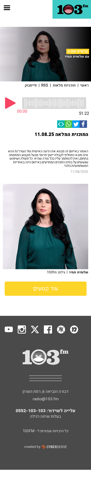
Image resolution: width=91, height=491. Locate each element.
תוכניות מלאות (64, 85)
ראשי (84, 85)
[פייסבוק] (83, 124)
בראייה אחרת (77, 51)
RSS (44, 85)
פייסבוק (31, 85)
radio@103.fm (46, 399)
